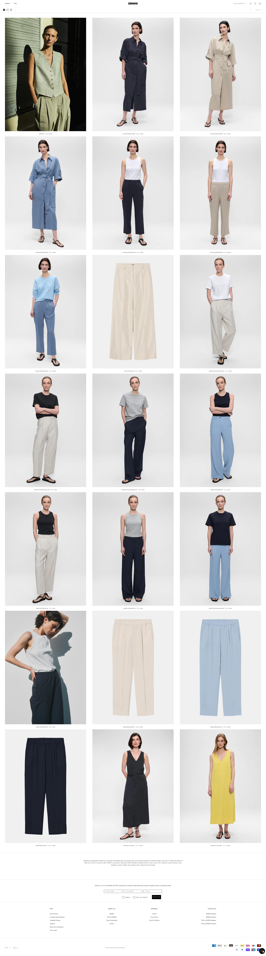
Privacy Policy (154, 917)
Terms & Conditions (154, 920)
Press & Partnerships (111, 920)
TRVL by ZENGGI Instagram (208, 920)
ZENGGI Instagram (211, 914)
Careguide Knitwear (55, 920)
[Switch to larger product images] (4, 10)
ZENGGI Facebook (211, 917)
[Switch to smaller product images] (8, 10)
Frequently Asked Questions (57, 917)
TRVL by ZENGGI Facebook (208, 924)
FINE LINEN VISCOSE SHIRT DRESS (129, 133)
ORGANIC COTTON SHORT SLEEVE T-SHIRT (216, 371)
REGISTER (156, 897)
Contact (154, 914)
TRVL (15, 3)
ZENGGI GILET (41, 133)
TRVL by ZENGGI (111, 917)
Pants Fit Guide (54, 914)
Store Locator (53, 930)
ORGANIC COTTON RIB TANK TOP (217, 489)
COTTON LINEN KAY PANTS (129, 371)
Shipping (52, 924)
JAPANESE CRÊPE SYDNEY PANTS (128, 727)
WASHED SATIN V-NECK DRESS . (129, 845)
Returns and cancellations (56, 927)
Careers (112, 924)
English (15, 948)
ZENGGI (7, 3)
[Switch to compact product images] (11, 10)
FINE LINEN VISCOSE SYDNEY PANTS (129, 252)
